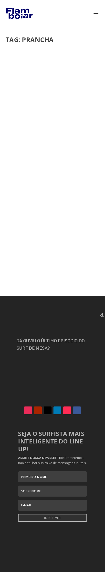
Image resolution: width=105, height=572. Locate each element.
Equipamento (62, 126)
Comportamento (64, 239)
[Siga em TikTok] (67, 410)
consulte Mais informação (37, 156)
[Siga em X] (48, 410)
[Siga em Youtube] (38, 410)
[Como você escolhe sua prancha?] (52, 197)
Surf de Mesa (33, 131)
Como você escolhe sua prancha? (48, 231)
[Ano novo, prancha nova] (52, 79)
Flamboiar (23, 126)
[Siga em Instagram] (28, 410)
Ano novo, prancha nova (39, 118)
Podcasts (16, 131)
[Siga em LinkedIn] (57, 410)
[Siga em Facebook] (77, 410)
